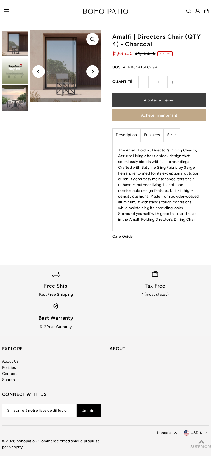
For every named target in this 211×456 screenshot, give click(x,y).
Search (8, 379)
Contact (9, 373)
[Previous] (38, 71)
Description (126, 134)
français (164, 432)
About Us (10, 361)
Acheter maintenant (159, 115)
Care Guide (122, 236)
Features (152, 134)
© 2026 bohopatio (18, 441)
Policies (9, 367)
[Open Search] (188, 11)
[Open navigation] (40, 10)
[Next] (92, 71)
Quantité (122, 81)
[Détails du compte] (197, 11)
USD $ (196, 432)
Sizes (172, 134)
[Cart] (206, 11)
